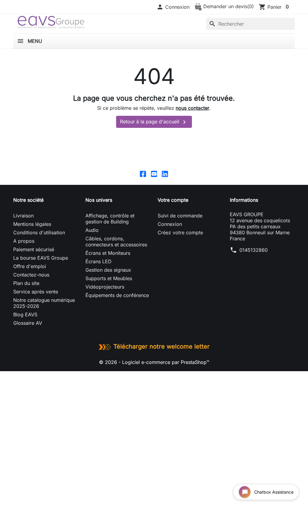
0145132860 (253, 250)
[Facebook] (143, 173)
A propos (23, 241)
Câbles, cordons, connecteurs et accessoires (116, 242)
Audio (92, 230)
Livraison (23, 216)
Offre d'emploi (29, 266)
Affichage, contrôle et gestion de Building (109, 219)
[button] (173, 7)
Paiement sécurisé (33, 249)
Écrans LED (98, 261)
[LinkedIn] (165, 173)
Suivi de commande (180, 216)
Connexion (170, 224)
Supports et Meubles (108, 278)
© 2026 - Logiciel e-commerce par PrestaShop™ (154, 362)
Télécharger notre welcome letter (161, 346)
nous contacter (192, 108)
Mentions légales (32, 224)
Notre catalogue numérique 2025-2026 (44, 303)
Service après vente (35, 292)
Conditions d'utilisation (39, 232)
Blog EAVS (25, 314)
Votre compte (173, 200)
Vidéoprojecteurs (104, 287)
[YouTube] (154, 173)
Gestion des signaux (108, 270)
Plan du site (26, 283)
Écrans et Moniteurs (107, 253)
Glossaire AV (27, 323)
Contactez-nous (31, 275)
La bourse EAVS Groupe (40, 258)
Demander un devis (228, 6)
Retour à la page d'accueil (154, 122)
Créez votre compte (180, 232)
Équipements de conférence (117, 295)
